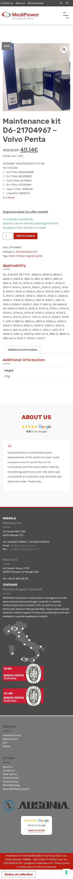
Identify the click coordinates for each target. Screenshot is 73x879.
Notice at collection (19, 874)
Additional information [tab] (22, 349)
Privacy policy (62, 863)
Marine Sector (10, 739)
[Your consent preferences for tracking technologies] (66, 872)
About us (20, 3)
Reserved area (35, 3)
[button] (64, 49)
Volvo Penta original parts (26, 255)
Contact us (7, 3)
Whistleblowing (11, 785)
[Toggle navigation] (66, 15)
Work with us (10, 774)
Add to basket (25, 235)
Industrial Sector (12, 735)
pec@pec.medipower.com (24, 549)
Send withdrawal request (16, 789)
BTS (5, 742)
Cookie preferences (45, 866)
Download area (11, 777)
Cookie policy (25, 866)
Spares (6, 746)
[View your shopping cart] (67, 3)
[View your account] (61, 3)
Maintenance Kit (26, 251)
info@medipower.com (22, 545)
